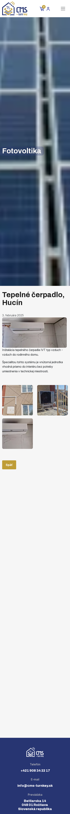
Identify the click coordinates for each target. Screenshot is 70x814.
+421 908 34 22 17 (35, 770)
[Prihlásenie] (48, 8)
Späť (9, 465)
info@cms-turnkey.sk (35, 785)
